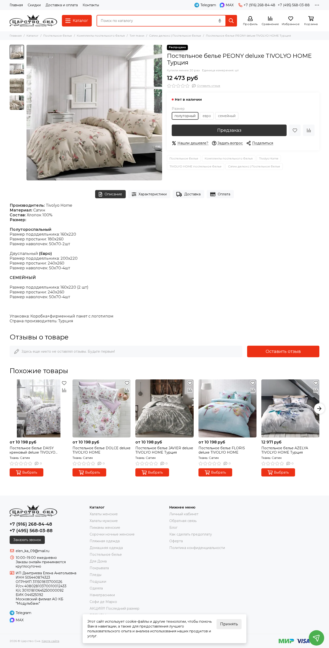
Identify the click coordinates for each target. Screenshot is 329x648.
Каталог (32, 35)
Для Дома (98, 561)
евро (207, 116)
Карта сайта (50, 641)
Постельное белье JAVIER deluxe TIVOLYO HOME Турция (164, 450)
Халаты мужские (104, 521)
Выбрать (29, 472)
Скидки (34, 5)
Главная (16, 5)
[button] (29, 112)
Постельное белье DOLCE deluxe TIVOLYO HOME (101, 450)
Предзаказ (229, 130)
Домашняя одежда (106, 548)
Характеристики (152, 194)
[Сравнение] (309, 130)
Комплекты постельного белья (101, 35)
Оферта (176, 541)
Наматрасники (102, 595)
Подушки (98, 581)
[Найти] (231, 20)
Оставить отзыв (283, 351)
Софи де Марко (103, 602)
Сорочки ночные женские (112, 534)
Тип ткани (137, 35)
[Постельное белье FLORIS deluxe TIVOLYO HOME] (227, 408)
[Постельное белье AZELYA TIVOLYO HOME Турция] (290, 408)
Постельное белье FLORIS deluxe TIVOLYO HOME (221, 450)
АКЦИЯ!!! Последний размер (114, 608)
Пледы (95, 575)
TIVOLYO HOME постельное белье (196, 166)
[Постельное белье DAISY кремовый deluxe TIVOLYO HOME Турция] (39, 408)
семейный (227, 116)
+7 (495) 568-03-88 (294, 5)
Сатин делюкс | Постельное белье (175, 35)
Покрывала (99, 568)
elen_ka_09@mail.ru (32, 551)
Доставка (192, 194)
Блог (173, 527)
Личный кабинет (183, 514)
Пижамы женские (105, 527)
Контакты (91, 5)
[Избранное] (295, 130)
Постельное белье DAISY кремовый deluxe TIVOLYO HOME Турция (32, 450)
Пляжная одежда (105, 541)
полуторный (185, 116)
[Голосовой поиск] (220, 20)
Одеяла (96, 588)
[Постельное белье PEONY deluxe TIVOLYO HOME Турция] (94, 112)
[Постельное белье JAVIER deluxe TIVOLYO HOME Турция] (164, 408)
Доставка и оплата (62, 5)
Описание (113, 194)
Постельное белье (57, 35)
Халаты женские (104, 514)
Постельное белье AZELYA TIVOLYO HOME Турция (284, 450)
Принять (229, 624)
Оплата (224, 194)
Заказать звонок (27, 540)
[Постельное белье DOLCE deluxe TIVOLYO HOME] (101, 408)
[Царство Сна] (33, 20)
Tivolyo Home (268, 158)
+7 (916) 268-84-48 (259, 5)
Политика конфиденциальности (197, 548)
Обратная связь (183, 521)
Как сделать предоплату (190, 534)
